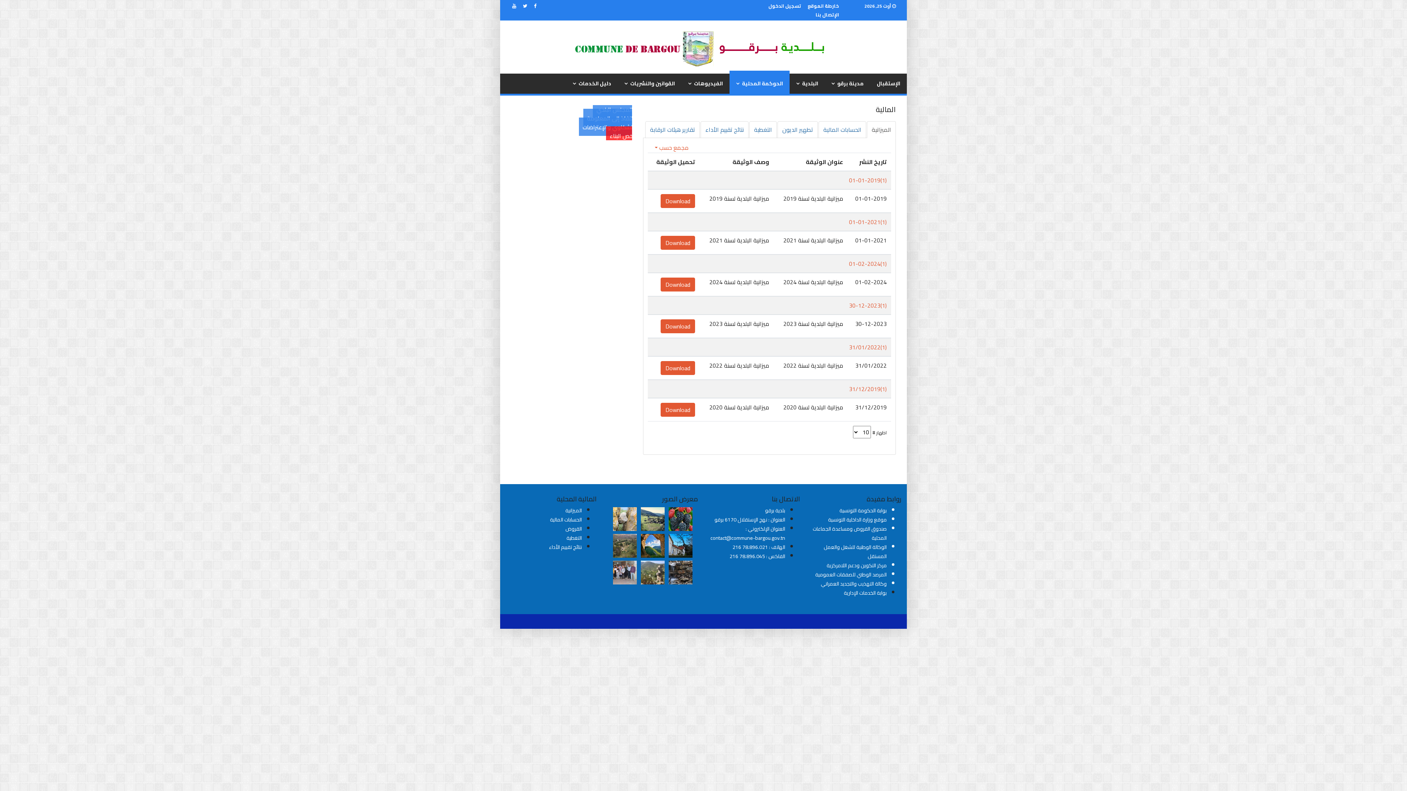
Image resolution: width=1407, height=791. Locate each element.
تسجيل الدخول (784, 5)
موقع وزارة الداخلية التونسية (857, 519)
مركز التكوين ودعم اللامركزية (857, 565)
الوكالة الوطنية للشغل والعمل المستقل (855, 551)
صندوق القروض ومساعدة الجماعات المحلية (850, 533)
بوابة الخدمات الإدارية (865, 593)
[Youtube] (514, 5)
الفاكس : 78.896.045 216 (757, 556)
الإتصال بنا (827, 14)
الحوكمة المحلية (762, 83)
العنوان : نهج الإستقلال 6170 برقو (749, 519)
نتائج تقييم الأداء (565, 547)
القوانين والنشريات (652, 83)
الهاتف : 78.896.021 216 (758, 547)
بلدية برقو (775, 510)
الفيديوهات (708, 83)
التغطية (574, 538)
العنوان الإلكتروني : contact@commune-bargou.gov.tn (747, 533)
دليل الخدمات (595, 83)
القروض (573, 529)
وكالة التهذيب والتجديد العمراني (854, 583)
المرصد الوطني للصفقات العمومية (851, 574)
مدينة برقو (850, 83)
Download (677, 201)
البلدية (810, 83)
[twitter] (525, 5)
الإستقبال (888, 83)
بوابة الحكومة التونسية (863, 510)
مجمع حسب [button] (673, 147)
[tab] (881, 129)
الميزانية (573, 510)
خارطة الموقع (823, 5)
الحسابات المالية (566, 519)
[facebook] (535, 5)
